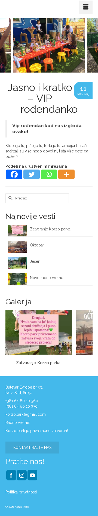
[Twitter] (31, 174)
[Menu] (86, 7)
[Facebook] (14, 174)
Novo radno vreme (46, 278)
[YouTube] (32, 475)
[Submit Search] (9, 198)
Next (90, 45)
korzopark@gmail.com (25, 414)
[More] (66, 174)
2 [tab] (49, 70)
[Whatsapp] (49, 174)
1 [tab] (42, 70)
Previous (7, 45)
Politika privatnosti (21, 492)
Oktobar (37, 245)
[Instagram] (22, 475)
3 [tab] (55, 70)
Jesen (35, 261)
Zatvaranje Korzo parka (51, 229)
